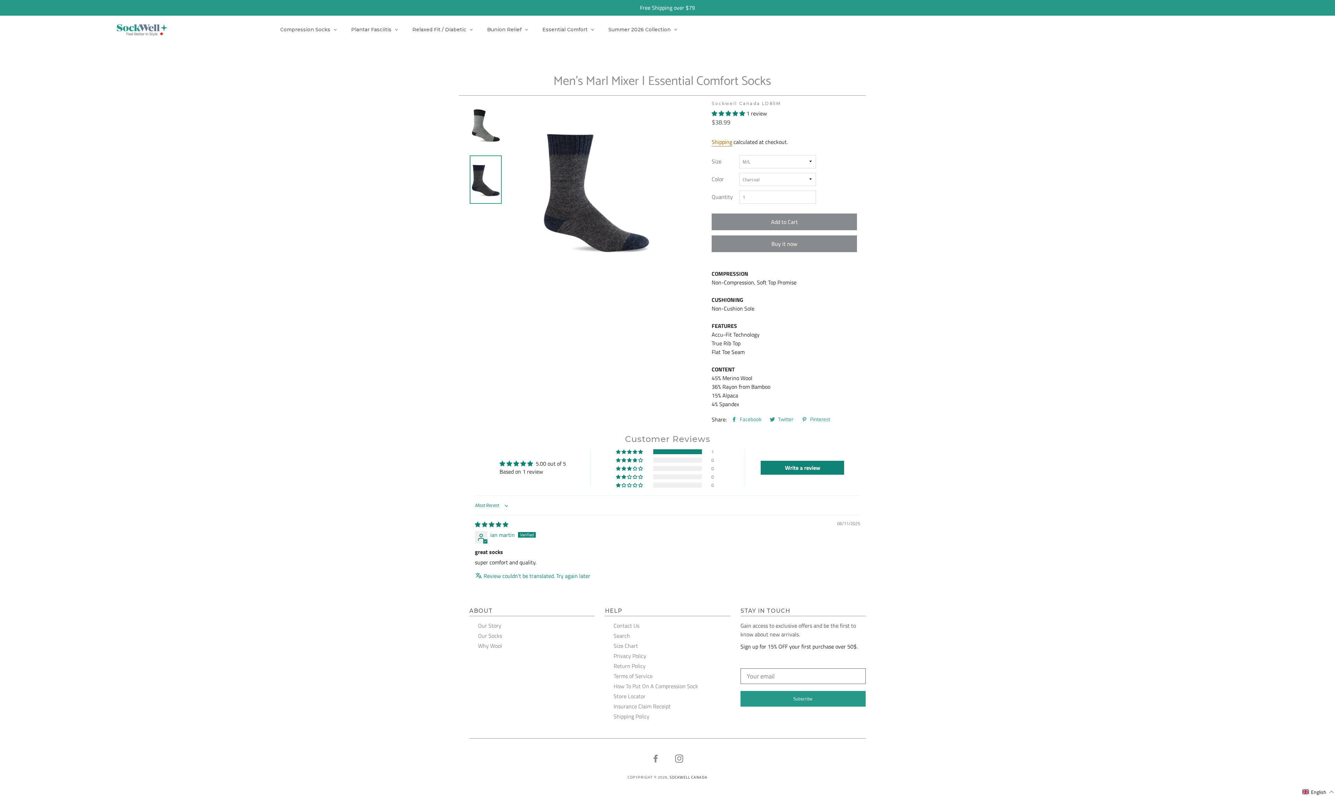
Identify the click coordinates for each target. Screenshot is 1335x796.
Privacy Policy (630, 656)
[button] (729, 113)
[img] (491, 524)
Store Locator (630, 696)
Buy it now (784, 244)
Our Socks (490, 636)
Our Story (489, 625)
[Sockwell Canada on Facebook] (656, 759)
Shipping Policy (631, 716)
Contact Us (626, 625)
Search (622, 636)
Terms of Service (633, 676)
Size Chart (626, 646)
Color (718, 179)
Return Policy (630, 666)
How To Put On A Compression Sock (656, 686)
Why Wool (490, 646)
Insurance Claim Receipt (642, 706)
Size (716, 161)
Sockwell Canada (688, 777)
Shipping (722, 142)
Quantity (722, 197)
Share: (719, 419)
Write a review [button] (802, 468)
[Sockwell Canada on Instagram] (679, 759)
